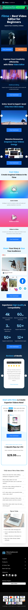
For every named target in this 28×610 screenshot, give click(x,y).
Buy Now (21, 49)
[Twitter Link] (12, 575)
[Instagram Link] (15, 575)
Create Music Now (20, 7)
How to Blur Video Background (12, 529)
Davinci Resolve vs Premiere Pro (13, 536)
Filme (6, 2)
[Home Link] (10, 553)
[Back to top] (25, 547)
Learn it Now (14, 583)
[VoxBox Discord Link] (6, 575)
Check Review (14, 384)
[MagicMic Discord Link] (9, 575)
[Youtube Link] (3, 575)
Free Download (7, 49)
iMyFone (13, 2)
